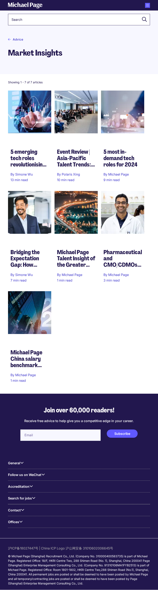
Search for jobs (20, 498)
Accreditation (18, 486)
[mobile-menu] (147, 5)
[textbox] (79, 19)
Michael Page (118, 174)
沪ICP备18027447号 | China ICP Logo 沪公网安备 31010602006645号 (61, 548)
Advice (18, 39)
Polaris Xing (71, 174)
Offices (13, 522)
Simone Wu (24, 174)
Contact (14, 510)
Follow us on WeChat (24, 474)
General (14, 463)
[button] (143, 19)
